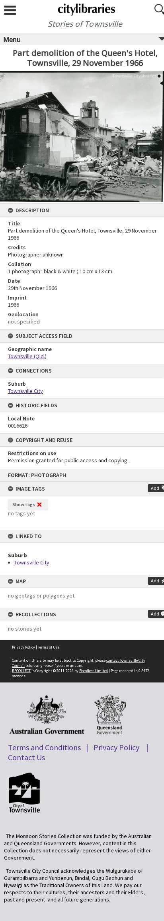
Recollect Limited (93, 670)
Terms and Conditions (44, 747)
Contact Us (26, 757)
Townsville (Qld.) (27, 356)
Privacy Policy (23, 647)
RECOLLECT (21, 670)
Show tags (23, 504)
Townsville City (31, 562)
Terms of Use (48, 647)
